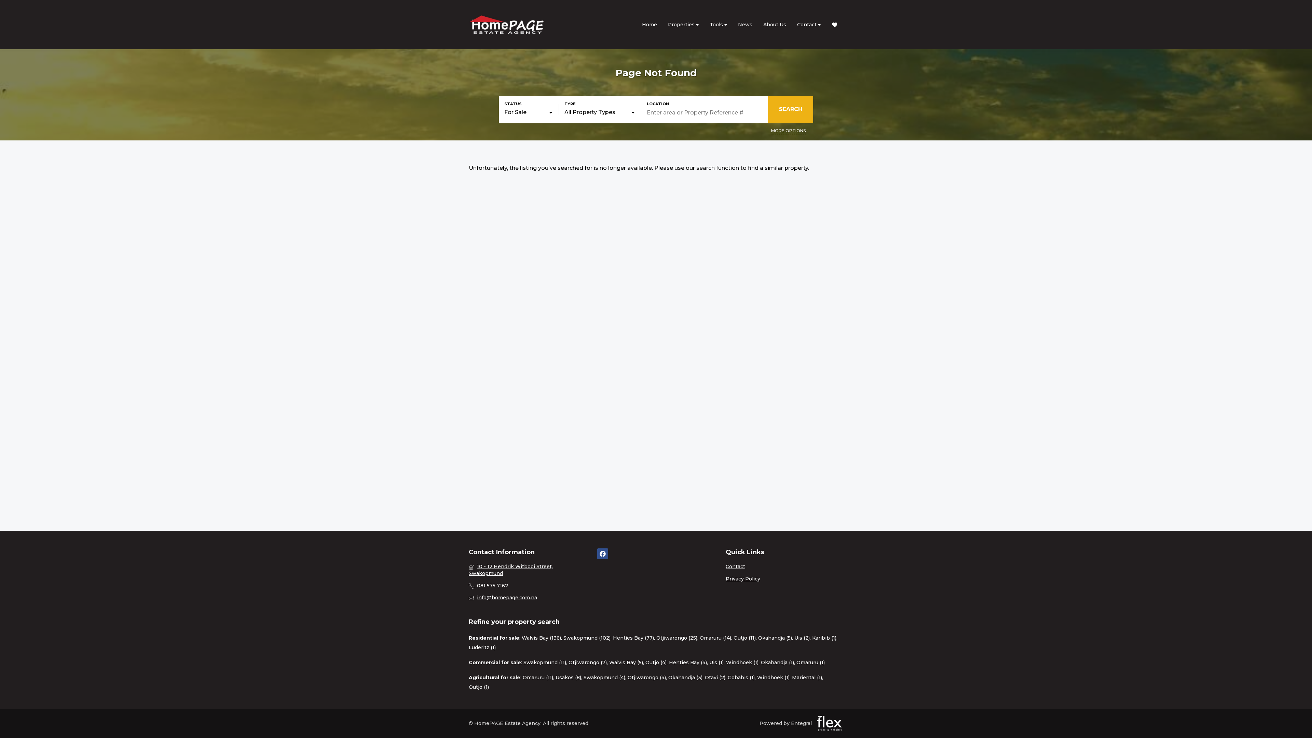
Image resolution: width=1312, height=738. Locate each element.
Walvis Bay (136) (541, 638)
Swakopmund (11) (544, 662)
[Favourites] (834, 24)
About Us (774, 25)
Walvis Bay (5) (626, 662)
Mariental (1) (807, 677)
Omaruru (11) (538, 677)
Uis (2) (802, 638)
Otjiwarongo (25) (676, 638)
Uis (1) (716, 662)
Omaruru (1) (810, 662)
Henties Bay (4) (688, 662)
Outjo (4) (656, 662)
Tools (717, 25)
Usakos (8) (568, 677)
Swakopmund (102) (587, 638)
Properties (682, 25)
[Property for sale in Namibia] (506, 24)
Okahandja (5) (775, 638)
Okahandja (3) (685, 677)
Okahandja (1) (777, 662)
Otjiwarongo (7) (588, 662)
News (745, 25)
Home (649, 25)
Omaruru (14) (715, 638)
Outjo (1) (479, 687)
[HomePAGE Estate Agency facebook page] (602, 553)
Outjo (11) (745, 638)
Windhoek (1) (742, 662)
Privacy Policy (743, 579)
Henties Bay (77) (633, 638)
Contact (807, 25)
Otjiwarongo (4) (647, 677)
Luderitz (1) (482, 647)
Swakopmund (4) (604, 677)
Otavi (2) (715, 677)
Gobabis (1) (741, 677)
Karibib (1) (824, 638)
